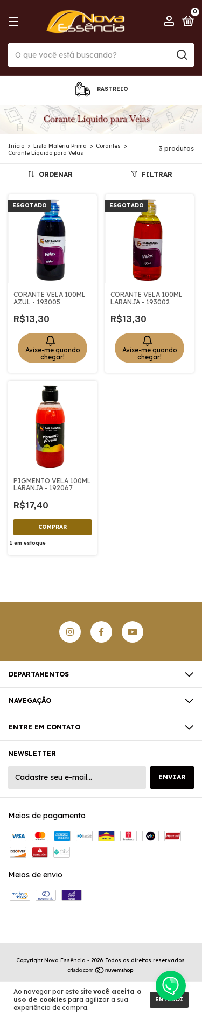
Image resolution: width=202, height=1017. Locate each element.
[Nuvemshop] (101, 971)
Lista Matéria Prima (60, 145)
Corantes (108, 145)
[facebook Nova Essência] (101, 632)
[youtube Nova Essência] (132, 632)
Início (16, 145)
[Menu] (15, 21)
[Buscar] (181, 55)
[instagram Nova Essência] (70, 632)
